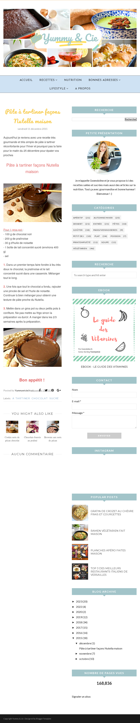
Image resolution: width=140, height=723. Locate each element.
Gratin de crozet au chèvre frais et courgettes (112, 512)
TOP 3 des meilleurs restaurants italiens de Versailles (109, 571)
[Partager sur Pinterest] (52, 390)
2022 (79, 606)
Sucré (54, 398)
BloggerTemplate (43, 719)
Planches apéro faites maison (108, 552)
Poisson (116, 236)
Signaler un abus (81, 696)
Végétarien (80, 248)
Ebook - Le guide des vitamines (104, 366)
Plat (97, 236)
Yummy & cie (18, 719)
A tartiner (21, 398)
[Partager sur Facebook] (40, 390)
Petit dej (78, 236)
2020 (79, 611)
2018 (79, 622)
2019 (79, 617)
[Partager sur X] (46, 390)
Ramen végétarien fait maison (108, 532)
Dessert (78, 224)
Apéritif (78, 217)
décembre (85, 643)
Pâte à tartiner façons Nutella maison (100, 648)
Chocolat (40, 398)
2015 (79, 638)
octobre (84, 658)
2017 (79, 627)
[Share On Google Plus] (58, 390)
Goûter (78, 230)
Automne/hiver (103, 217)
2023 (79, 601)
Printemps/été (82, 242)
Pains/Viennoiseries (105, 230)
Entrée (97, 224)
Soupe (105, 242)
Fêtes (116, 224)
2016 (79, 632)
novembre (85, 653)
